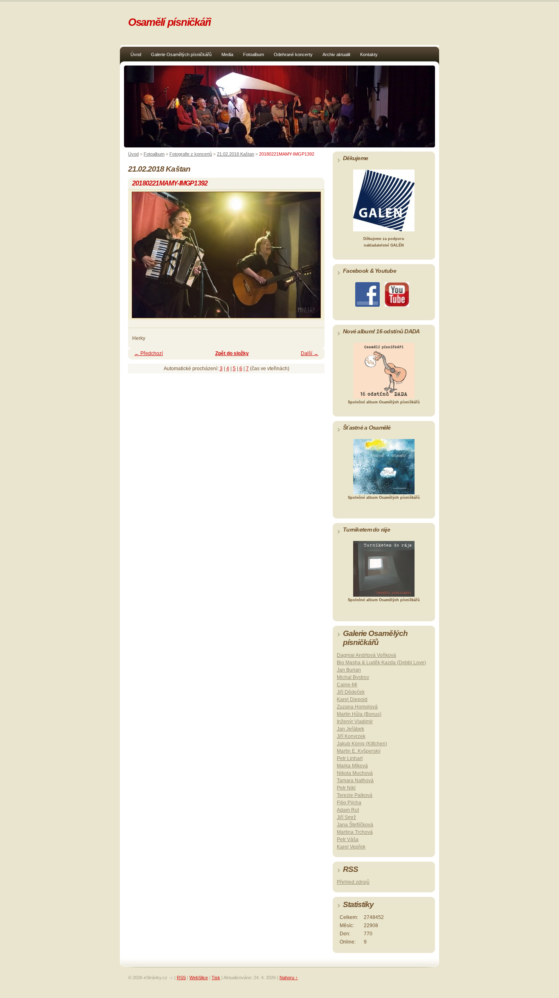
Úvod (136, 54)
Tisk (216, 977)
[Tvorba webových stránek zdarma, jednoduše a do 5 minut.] (171, 978)
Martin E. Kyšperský (359, 751)
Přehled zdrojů (353, 882)
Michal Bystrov (353, 677)
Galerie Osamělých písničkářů (181, 54)
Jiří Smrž (346, 817)
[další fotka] (311, 259)
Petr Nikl (346, 788)
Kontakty (369, 54)
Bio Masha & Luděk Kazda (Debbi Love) (381, 662)
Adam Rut (348, 810)
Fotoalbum (253, 54)
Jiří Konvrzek (351, 736)
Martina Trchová (355, 832)
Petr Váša (347, 839)
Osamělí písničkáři (169, 22)
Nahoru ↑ (289, 977)
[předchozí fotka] (141, 259)
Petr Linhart (350, 758)
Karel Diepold (352, 699)
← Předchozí (148, 353)
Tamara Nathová (355, 780)
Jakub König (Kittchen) (362, 744)
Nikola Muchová (355, 773)
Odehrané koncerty (293, 54)
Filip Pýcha (349, 803)
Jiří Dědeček (351, 692)
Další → (309, 353)
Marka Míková (352, 766)
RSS (181, 977)
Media (227, 54)
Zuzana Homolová (357, 707)
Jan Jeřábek (350, 729)
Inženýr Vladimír (355, 721)
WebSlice (198, 977)
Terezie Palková (354, 795)
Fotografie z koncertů (190, 154)
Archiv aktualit (336, 54)
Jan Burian (349, 670)
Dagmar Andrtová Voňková (366, 655)
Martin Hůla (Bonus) (359, 714)
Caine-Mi (347, 685)
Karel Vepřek (351, 847)
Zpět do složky (232, 353)
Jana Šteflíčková (355, 825)
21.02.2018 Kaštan (235, 154)
